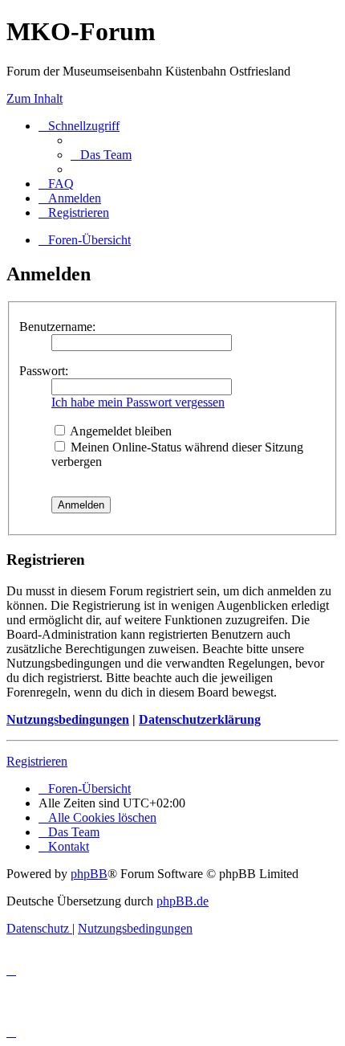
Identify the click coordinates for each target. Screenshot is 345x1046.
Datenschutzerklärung (200, 719)
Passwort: (43, 371)
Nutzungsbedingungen (67, 719)
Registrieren (36, 761)
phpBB (89, 874)
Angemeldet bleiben (119, 431)
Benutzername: (57, 326)
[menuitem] (101, 154)
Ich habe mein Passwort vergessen (138, 402)
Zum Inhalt (34, 98)
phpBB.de (182, 901)
